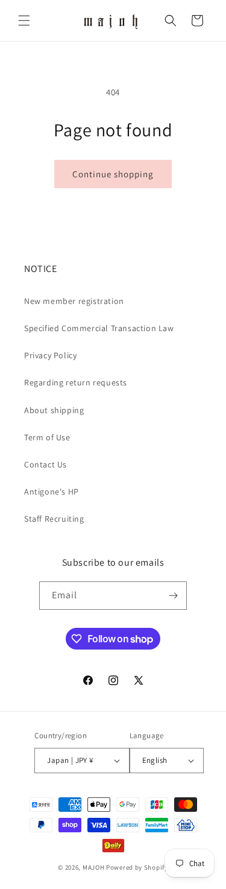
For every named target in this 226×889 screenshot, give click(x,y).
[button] (24, 20)
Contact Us (45, 464)
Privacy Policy (50, 355)
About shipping (54, 410)
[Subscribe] (173, 595)
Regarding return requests (75, 382)
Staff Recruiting (54, 518)
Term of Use (47, 437)
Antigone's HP (51, 491)
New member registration (74, 301)
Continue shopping (113, 174)
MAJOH (94, 867)
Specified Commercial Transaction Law (99, 328)
